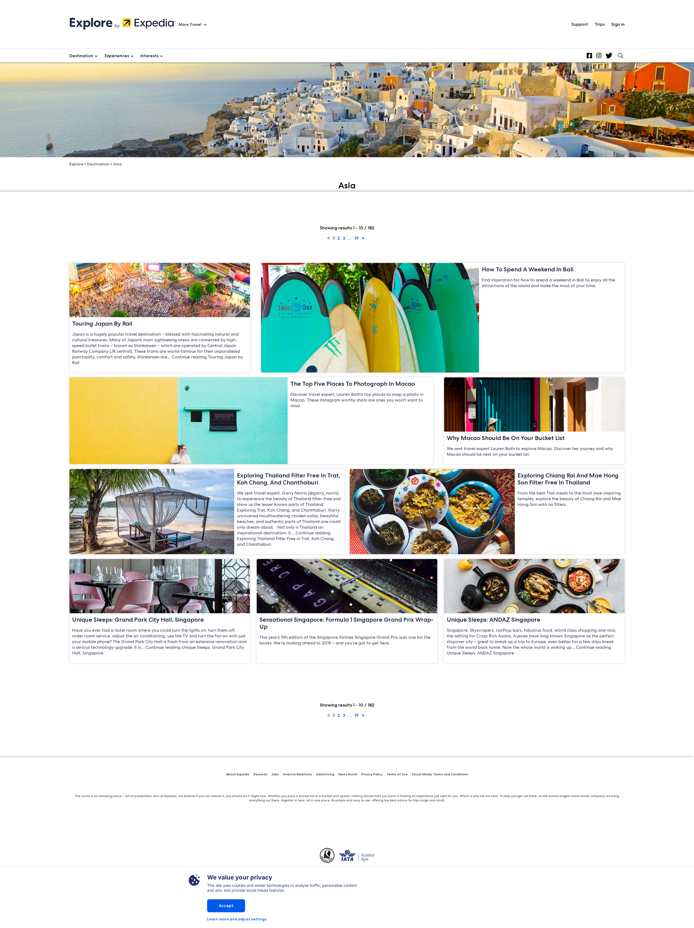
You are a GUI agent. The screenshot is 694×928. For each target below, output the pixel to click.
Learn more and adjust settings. (237, 919)
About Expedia (237, 774)
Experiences (117, 55)
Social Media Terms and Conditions (440, 774)
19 (356, 238)
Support (579, 24)
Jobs (275, 774)
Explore (76, 164)
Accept (226, 905)
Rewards (260, 774)
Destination (81, 55)
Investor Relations (297, 774)
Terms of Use (397, 774)
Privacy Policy (372, 774)
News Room (347, 774)
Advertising (325, 774)
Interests (149, 55)
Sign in (618, 24)
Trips (600, 24)
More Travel (190, 24)
